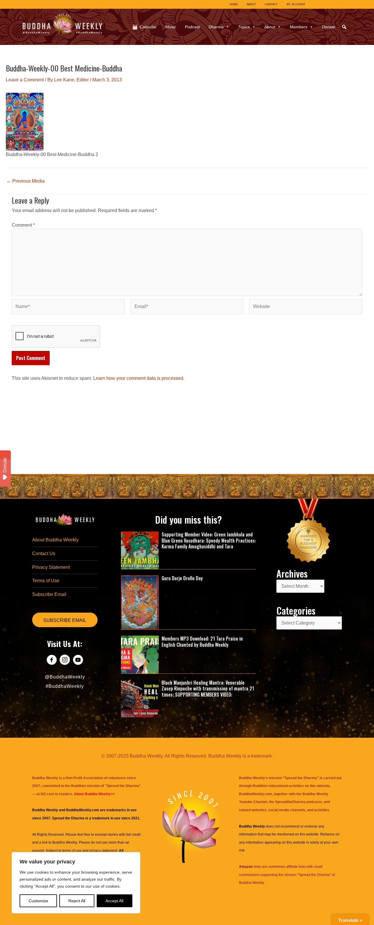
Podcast (192, 27)
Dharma (216, 27)
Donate (328, 27)
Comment (23, 225)
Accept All (114, 900)
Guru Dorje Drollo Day (182, 578)
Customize (38, 900)
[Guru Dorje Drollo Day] (140, 601)
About (269, 27)
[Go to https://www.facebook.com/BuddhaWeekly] (51, 661)
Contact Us (43, 553)
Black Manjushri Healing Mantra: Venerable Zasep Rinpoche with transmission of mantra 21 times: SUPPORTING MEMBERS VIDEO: (208, 688)
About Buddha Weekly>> (94, 794)
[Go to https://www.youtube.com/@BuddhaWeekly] (78, 661)
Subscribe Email (49, 594)
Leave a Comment (25, 79)
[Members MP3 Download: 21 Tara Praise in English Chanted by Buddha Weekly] (140, 654)
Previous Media (25, 181)
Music (170, 27)
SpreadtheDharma (290, 802)
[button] (344, 26)
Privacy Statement (51, 567)
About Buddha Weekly (55, 539)
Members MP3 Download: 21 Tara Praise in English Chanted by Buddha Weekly (202, 641)
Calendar (148, 27)
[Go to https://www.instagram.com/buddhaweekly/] (65, 661)
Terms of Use (45, 580)
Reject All (76, 900)
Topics (244, 27)
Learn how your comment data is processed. (138, 378)
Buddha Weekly (64, 842)
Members (298, 27)
